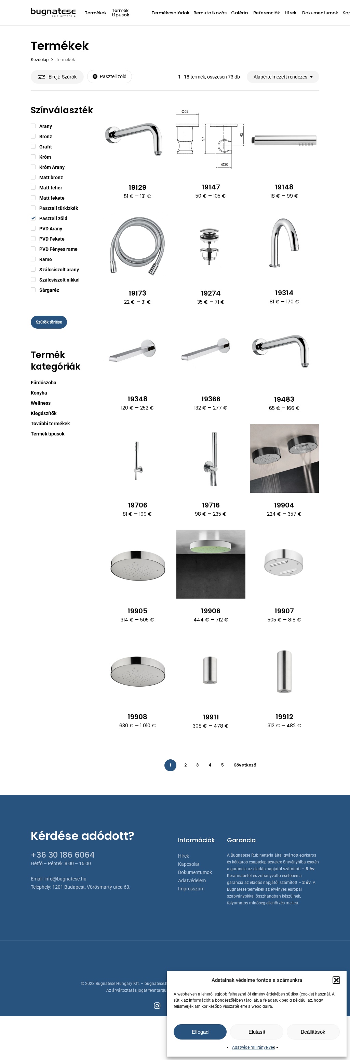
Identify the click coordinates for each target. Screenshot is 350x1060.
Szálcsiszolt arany (59, 269)
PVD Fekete (52, 239)
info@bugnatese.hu (65, 879)
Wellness (41, 403)
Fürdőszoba (43, 382)
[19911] (210, 670)
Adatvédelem (192, 880)
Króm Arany (52, 167)
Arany (45, 126)
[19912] (284, 669)
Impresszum (191, 888)
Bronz (45, 136)
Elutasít (256, 1032)
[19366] (210, 352)
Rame (45, 259)
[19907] (284, 564)
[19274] (210, 246)
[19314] (284, 246)
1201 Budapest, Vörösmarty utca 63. (91, 887)
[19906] (210, 564)
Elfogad (200, 1032)
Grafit (45, 146)
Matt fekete (52, 198)
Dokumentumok (195, 872)
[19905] (137, 564)
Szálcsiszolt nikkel (59, 280)
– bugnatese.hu (156, 983)
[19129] (137, 140)
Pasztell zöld (113, 76)
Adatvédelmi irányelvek (253, 1047)
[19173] (137, 246)
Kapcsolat (189, 864)
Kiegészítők (43, 413)
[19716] (210, 458)
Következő (244, 765)
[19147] (210, 140)
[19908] (137, 669)
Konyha (39, 393)
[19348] (137, 352)
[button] (336, 980)
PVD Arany (50, 228)
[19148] (284, 140)
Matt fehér (50, 187)
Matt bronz (51, 177)
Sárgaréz (49, 290)
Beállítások (313, 1032)
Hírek (183, 856)
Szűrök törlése (49, 322)
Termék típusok (47, 433)
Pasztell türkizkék (58, 208)
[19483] (284, 352)
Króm (45, 157)
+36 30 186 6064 (63, 854)
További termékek (50, 423)
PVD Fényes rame (58, 249)
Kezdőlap (40, 59)
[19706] (137, 458)
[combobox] (283, 77)
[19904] (284, 458)
